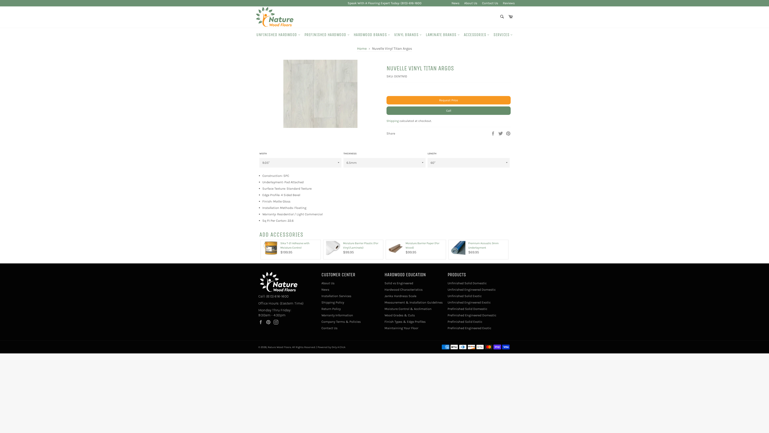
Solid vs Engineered (398, 283)
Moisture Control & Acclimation (408, 309)
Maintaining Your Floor (401, 328)
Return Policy (331, 309)
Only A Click (338, 347)
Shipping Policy (332, 302)
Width (263, 153)
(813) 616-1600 (277, 296)
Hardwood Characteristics (403, 289)
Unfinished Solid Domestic (467, 283)
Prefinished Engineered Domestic (472, 315)
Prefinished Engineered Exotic (469, 328)
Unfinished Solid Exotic (465, 296)
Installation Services (336, 296)
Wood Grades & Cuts (399, 315)
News (455, 3)
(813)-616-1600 (411, 3)
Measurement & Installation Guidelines (413, 302)
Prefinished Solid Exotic (465, 322)
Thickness (350, 153)
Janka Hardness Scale (400, 296)
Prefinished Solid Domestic (467, 309)
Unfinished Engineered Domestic (472, 289)
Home (362, 48)
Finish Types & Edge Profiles (405, 322)
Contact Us (490, 3)
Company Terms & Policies (341, 322)
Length (432, 153)
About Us (470, 3)
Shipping (393, 121)
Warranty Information (337, 315)
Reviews (509, 3)
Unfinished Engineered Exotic (469, 302)
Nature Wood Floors (279, 347)
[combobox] (501, 16)
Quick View (271, 257)
